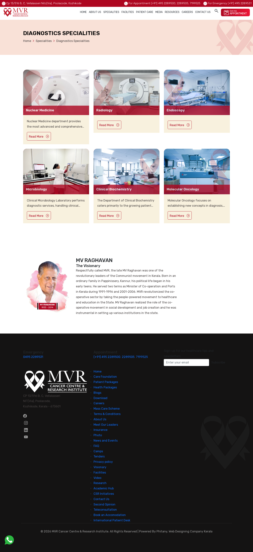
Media (159, 12)
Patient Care (144, 12)
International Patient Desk (112, 520)
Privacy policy (103, 462)
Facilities (127, 12)
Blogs (97, 392)
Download (100, 398)
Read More (36, 136)
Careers (187, 12)
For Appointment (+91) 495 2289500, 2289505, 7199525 (164, 3)
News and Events (106, 440)
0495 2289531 (33, 357)
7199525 (142, 357)
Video (97, 478)
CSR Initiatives (104, 493)
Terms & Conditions (107, 414)
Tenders (99, 456)
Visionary (100, 467)
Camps (98, 451)
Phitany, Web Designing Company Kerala (184, 531)
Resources (172, 12)
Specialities (111, 12)
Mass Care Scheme (107, 408)
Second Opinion (104, 504)
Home (83, 12)
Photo (98, 435)
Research (100, 483)
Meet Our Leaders (106, 424)
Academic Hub (104, 488)
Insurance (100, 430)
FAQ (96, 446)
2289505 (128, 357)
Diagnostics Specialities (72, 41)
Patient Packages (106, 382)
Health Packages (105, 387)
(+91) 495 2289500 (107, 357)
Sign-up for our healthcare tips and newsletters (189, 353)
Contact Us (203, 12)
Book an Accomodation (110, 515)
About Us (95, 12)
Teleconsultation (105, 509)
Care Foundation (105, 376)
